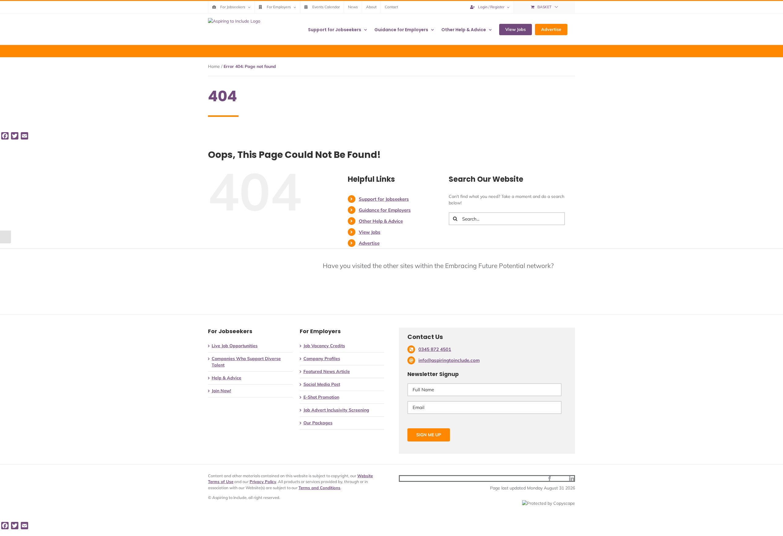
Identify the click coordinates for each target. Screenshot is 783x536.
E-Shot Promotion (321, 397)
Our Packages (317, 423)
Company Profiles (321, 358)
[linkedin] (571, 478)
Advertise (369, 243)
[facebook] (549, 478)
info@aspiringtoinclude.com (449, 360)
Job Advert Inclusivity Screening (336, 410)
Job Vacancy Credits (324, 345)
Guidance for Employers (385, 210)
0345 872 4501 (434, 349)
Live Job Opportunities (235, 345)
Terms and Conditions (319, 487)
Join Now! (221, 390)
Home (214, 66)
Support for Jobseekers (384, 199)
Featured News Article (326, 371)
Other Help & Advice (381, 221)
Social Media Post (321, 384)
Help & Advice (226, 378)
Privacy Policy (263, 481)
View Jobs (369, 232)
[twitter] (560, 478)
